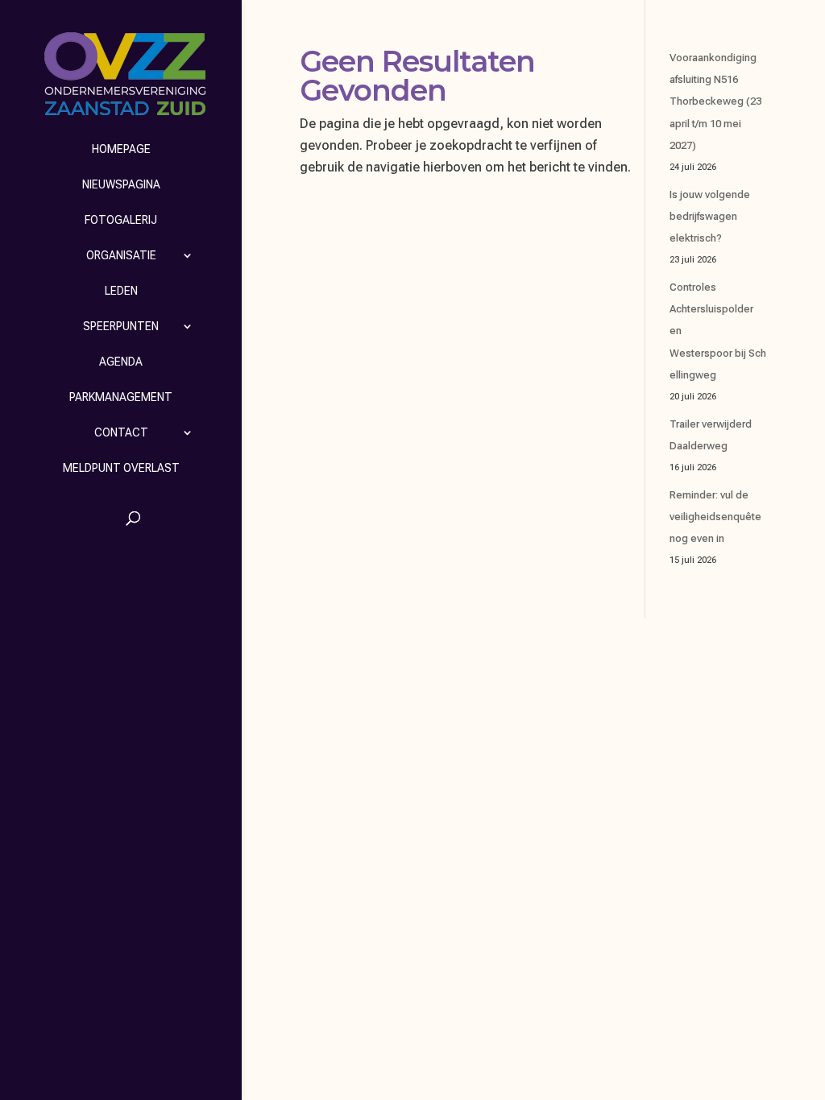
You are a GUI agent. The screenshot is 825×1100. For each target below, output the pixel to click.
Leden (121, 290)
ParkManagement (120, 397)
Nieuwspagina (121, 184)
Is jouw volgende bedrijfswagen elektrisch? (710, 216)
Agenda (121, 361)
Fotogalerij (121, 219)
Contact (121, 432)
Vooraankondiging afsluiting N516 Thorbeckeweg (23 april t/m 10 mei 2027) (715, 101)
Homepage (121, 149)
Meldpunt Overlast (121, 467)
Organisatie (121, 255)
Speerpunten (121, 326)
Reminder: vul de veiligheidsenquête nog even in (715, 516)
